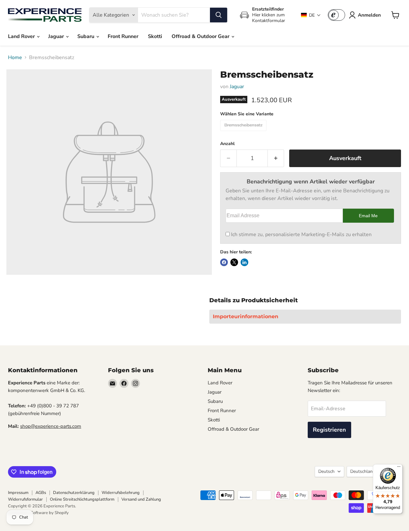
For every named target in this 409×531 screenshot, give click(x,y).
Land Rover (22, 36)
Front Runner (123, 36)
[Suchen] (218, 15)
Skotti (155, 36)
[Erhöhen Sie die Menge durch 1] (276, 158)
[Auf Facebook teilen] (224, 262)
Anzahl (227, 143)
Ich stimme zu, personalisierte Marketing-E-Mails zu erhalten (301, 234)
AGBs (40, 493)
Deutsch (326, 471)
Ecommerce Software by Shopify (38, 513)
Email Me (368, 215)
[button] (311, 15)
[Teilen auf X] (234, 262)
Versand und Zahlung (141, 499)
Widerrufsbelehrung (121, 493)
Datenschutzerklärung (74, 493)
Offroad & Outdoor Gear (201, 36)
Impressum (18, 493)
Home (15, 57)
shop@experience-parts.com (50, 426)
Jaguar (56, 36)
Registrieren (329, 430)
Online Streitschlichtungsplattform (82, 499)
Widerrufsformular (25, 499)
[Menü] (399, 468)
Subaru (86, 36)
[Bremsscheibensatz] (244, 132)
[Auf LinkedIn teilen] (244, 262)
